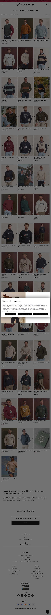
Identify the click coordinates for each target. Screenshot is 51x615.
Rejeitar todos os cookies (25, 313)
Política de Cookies (21, 311)
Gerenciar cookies (11, 313)
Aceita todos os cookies (41, 313)
